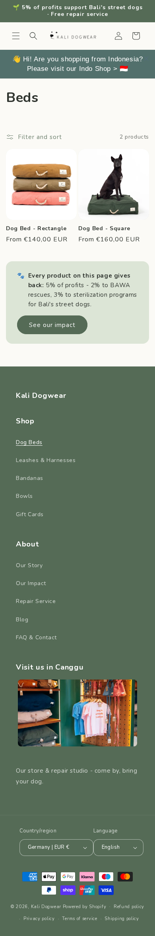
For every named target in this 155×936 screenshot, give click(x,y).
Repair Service (36, 601)
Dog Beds (29, 442)
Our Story (29, 565)
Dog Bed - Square (104, 228)
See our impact (52, 325)
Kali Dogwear (46, 906)
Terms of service (79, 919)
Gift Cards (30, 514)
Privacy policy (39, 919)
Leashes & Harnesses (46, 460)
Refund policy (129, 907)
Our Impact (31, 583)
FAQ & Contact (36, 637)
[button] (16, 36)
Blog (22, 619)
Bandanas (29, 478)
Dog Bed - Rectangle (36, 228)
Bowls (24, 496)
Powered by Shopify (85, 906)
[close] (146, 58)
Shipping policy (122, 919)
